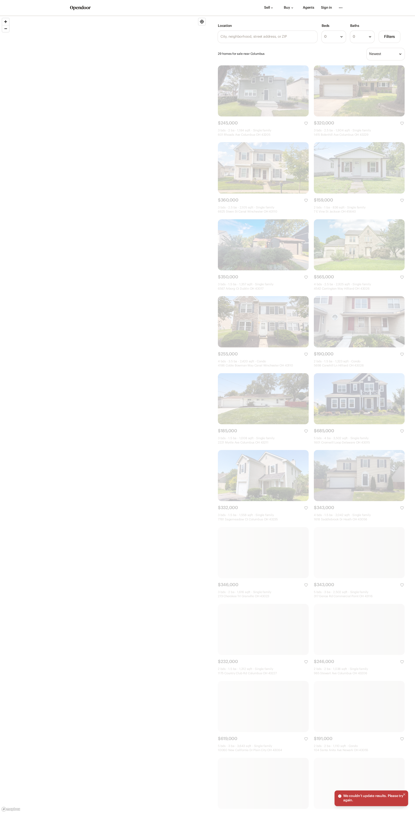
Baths (354, 25)
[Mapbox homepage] (10, 809)
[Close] (404, 794)
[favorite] (306, 123)
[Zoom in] (5, 21)
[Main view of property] (263, 90)
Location (225, 25)
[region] (104, 414)
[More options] (340, 7)
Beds (325, 25)
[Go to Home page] (80, 8)
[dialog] (371, 798)
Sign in (326, 7)
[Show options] (341, 37)
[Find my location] (201, 21)
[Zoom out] (5, 28)
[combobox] (334, 37)
